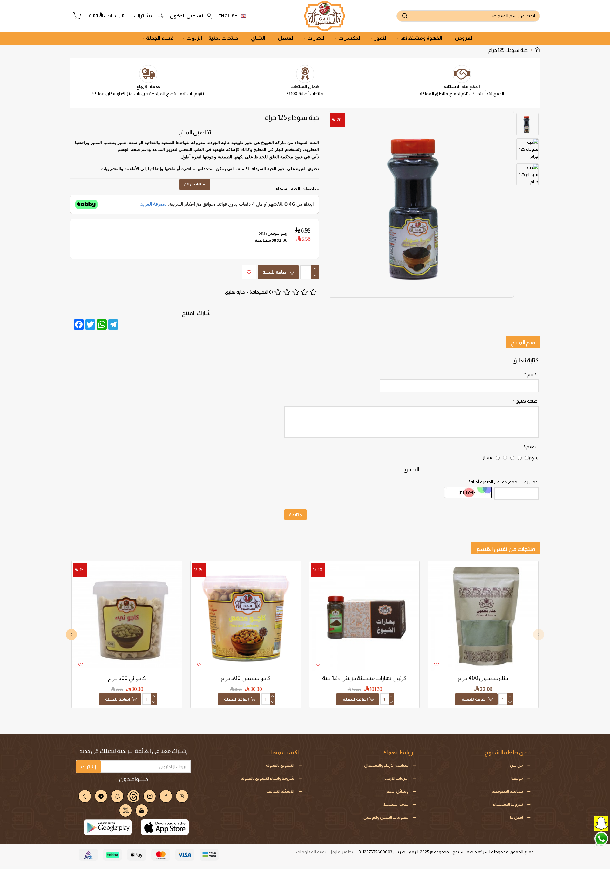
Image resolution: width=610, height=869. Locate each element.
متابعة (295, 514)
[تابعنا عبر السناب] (586, 823)
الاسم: (532, 374)
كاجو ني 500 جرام (127, 678)
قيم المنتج (523, 342)
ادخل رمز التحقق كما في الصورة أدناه (505, 481)
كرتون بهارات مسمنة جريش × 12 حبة (364, 678)
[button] (538, 634)
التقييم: (532, 446)
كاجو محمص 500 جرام (246, 678)
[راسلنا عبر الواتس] (586, 838)
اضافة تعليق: (527, 401)
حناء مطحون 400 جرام (483, 678)
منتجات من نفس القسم (505, 549)
